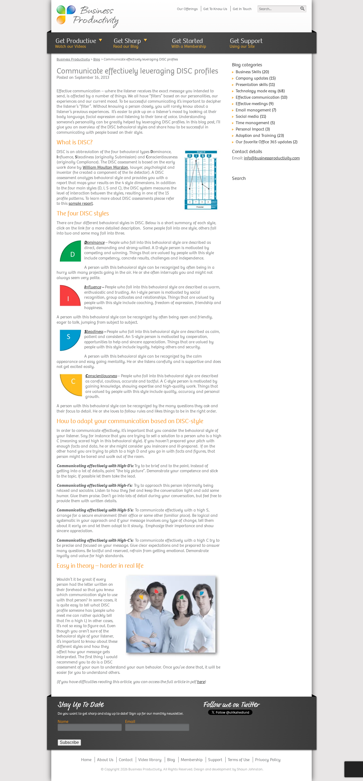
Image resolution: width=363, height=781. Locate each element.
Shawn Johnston (250, 769)
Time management (252, 122)
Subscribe (69, 742)
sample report (81, 203)
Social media (247, 116)
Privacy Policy (268, 759)
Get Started (187, 41)
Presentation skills (252, 84)
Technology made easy (256, 91)
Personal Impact (250, 129)
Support (215, 759)
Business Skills (248, 72)
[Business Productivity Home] (88, 16)
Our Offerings (187, 8)
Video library (150, 759)
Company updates (252, 78)
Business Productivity (73, 59)
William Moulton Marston (105, 167)
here (201, 681)
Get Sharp (127, 41)
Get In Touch (242, 8)
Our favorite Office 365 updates (264, 142)
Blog (96, 59)
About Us (105, 759)
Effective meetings (252, 103)
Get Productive (76, 41)
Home (86, 759)
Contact (126, 759)
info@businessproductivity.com (272, 158)
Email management (253, 110)
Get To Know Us (215, 8)
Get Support (246, 41)
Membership (191, 759)
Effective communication (258, 97)
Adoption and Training (256, 135)
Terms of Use (239, 759)
